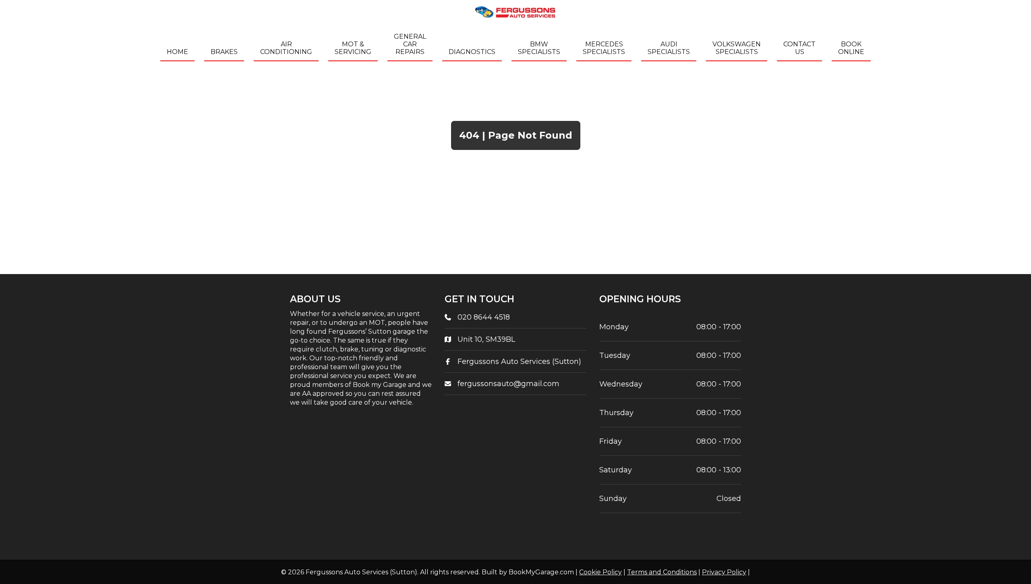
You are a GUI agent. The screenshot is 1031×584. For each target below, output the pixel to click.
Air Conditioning (286, 48)
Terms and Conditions (662, 572)
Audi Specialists (669, 48)
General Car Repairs (410, 44)
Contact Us (799, 48)
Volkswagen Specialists (736, 48)
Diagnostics (472, 52)
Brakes (224, 52)
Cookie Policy (600, 572)
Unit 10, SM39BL (486, 339)
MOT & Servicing (353, 48)
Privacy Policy (724, 572)
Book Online (851, 48)
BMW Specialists (539, 48)
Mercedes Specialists (604, 48)
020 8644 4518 (484, 317)
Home (177, 52)
